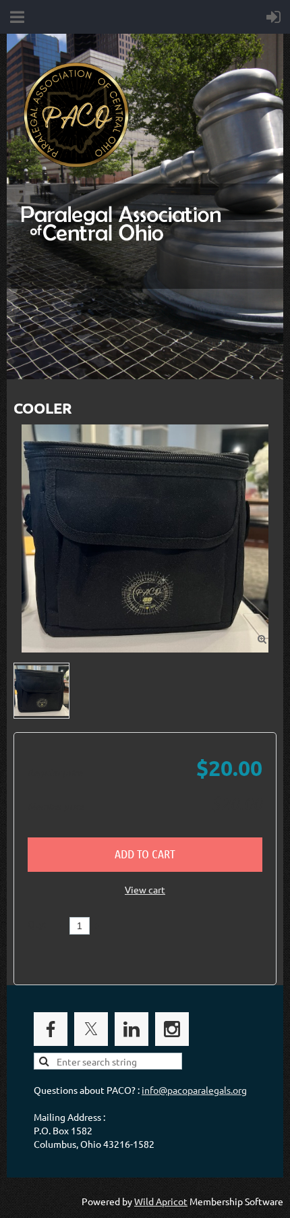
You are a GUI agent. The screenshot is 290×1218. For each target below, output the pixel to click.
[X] (91, 1029)
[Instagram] (172, 1029)
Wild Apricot (160, 1201)
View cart (145, 889)
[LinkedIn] (131, 1029)
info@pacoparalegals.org (194, 1090)
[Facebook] (50, 1029)
